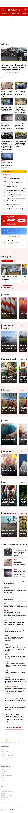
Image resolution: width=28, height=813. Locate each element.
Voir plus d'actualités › (14, 727)
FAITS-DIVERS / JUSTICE (8, 755)
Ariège (3, 782)
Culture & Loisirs (9, 359)
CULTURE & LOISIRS (6, 757)
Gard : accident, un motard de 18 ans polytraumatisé (20, 93)
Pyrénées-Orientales (6, 775)
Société (5, 295)
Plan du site (4, 797)
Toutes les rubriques (6, 791)
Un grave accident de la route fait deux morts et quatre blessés (13, 67)
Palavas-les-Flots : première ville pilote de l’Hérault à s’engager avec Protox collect (20, 127)
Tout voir (7, 287)
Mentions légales (6, 802)
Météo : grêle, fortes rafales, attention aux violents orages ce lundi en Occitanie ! (7, 127)
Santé (5, 421)
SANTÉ (3, 762)
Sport (4, 482)
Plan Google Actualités (7, 800)
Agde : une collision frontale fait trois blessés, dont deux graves (21, 144)
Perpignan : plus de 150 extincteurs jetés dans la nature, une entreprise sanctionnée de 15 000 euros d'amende (15, 691)
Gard (2, 769)
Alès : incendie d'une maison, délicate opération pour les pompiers (20, 110)
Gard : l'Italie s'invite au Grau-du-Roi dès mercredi (15, 673)
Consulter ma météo (15, 236)
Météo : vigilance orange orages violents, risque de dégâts (6, 94)
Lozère (3, 777)
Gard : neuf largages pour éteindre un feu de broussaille (10, 278)
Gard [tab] (16, 260)
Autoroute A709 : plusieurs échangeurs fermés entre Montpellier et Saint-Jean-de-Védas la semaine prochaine (7, 146)
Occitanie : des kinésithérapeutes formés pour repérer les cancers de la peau (15, 681)
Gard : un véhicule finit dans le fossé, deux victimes (6, 109)
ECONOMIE (4, 760)
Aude (2, 773)
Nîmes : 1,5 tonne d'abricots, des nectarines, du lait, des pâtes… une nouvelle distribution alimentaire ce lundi (15, 648)
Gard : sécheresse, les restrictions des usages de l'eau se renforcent (15, 699)
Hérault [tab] (22, 260)
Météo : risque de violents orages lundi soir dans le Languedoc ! (6, 165)
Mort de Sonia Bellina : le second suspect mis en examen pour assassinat (14, 638)
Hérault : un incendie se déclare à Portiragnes (15, 657)
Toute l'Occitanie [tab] (7, 260)
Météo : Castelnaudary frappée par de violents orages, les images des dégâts (15, 665)
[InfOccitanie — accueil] (14, 9)
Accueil (3, 789)
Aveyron (3, 780)
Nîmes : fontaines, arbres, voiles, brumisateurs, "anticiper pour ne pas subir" (15, 707)
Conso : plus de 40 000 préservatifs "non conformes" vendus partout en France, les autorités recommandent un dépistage (15, 718)
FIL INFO (4, 13)
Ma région (15, 13)
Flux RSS (3, 793)
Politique (6, 452)
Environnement (9, 513)
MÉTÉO (3, 749)
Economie (7, 390)
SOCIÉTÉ (3, 753)
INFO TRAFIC (4, 751)
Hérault (3, 771)
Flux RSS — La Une (6, 795)
